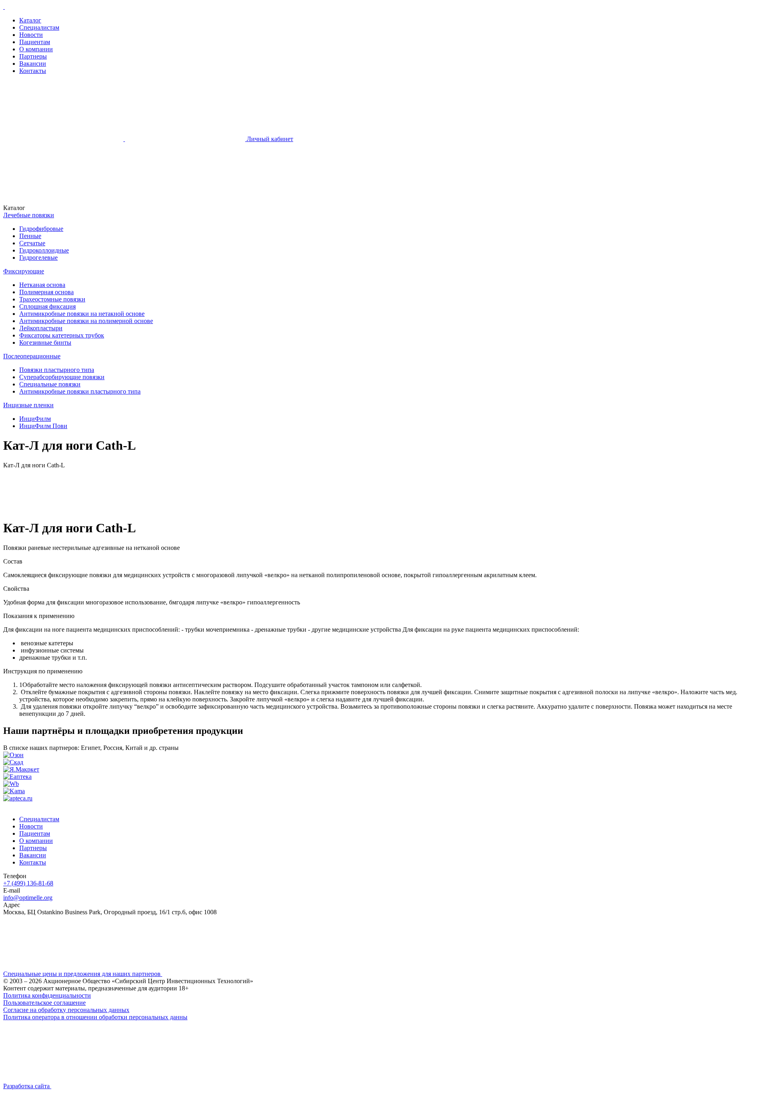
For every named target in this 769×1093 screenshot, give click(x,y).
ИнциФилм (35, 418)
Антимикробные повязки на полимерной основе (86, 320)
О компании (36, 49)
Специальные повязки (50, 384)
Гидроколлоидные (44, 250)
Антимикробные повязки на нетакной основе (82, 313)
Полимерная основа (46, 292)
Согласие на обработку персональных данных (66, 1009)
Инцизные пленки (28, 405)
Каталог (30, 20)
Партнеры (33, 56)
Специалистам (39, 27)
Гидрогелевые (38, 257)
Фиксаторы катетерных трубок (61, 335)
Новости (31, 34)
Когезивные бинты (45, 342)
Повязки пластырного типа (56, 369)
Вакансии (32, 63)
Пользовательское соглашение (44, 1002)
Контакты (32, 70)
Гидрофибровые (41, 228)
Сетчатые (32, 243)
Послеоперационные (31, 356)
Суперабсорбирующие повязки (62, 377)
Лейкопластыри (40, 328)
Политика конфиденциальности (47, 995)
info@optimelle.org (27, 897)
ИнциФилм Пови (43, 425)
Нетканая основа (42, 284)
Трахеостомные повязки (52, 299)
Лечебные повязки (28, 215)
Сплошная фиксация (47, 306)
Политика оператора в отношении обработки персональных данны (95, 1017)
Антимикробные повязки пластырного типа (80, 391)
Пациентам (34, 41)
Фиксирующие (23, 271)
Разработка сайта (27, 1086)
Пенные (30, 235)
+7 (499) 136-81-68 (28, 883)
